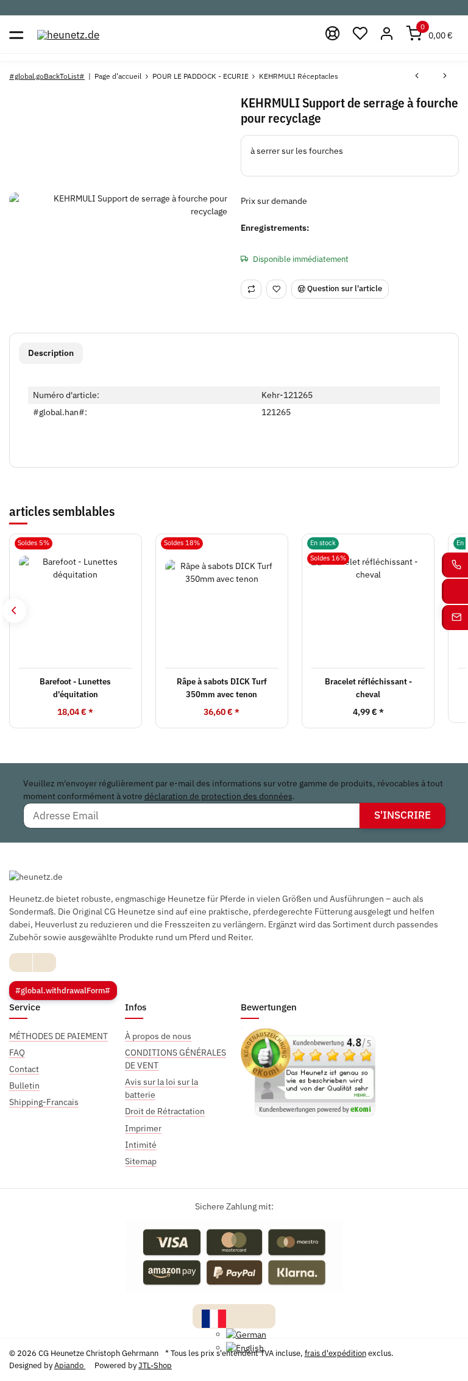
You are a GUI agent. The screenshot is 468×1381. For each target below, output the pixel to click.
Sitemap (141, 1161)
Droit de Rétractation (165, 1111)
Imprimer (143, 1128)
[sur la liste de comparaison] (251, 289)
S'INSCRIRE (402, 815)
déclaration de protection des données (218, 796)
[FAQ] (333, 34)
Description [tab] (51, 352)
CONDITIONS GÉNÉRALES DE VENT (175, 1059)
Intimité (141, 1144)
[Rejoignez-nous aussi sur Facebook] (21, 962)
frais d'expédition (335, 1353)
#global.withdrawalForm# (62, 990)
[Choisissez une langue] (214, 1317)
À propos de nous (158, 1036)
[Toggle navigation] (16, 34)
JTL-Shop (155, 1365)
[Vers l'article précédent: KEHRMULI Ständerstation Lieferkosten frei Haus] (417, 76)
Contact (24, 1069)
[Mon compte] (387, 34)
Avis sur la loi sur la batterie (161, 1088)
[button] (360, 34)
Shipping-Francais (44, 1101)
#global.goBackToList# (47, 76)
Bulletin (24, 1085)
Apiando (69, 1365)
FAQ (17, 1052)
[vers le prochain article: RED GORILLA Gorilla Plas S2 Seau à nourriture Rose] (445, 76)
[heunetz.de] (68, 34)
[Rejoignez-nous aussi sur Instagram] (44, 962)
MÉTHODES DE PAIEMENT (58, 1036)
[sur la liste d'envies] (276, 289)
